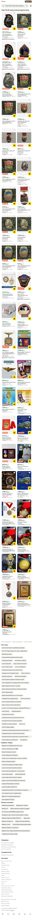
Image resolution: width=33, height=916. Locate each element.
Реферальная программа (7, 855)
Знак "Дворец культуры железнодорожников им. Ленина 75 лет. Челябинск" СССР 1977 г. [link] (8, 353)
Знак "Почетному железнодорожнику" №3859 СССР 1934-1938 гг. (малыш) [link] (8, 64)
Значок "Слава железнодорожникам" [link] (23, 324)
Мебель (3, 863)
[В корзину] (14, 28)
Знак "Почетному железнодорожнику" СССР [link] (24, 209)
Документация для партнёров (8, 846)
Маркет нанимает (5, 903)
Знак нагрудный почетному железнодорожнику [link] (22, 34)
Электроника (4, 869)
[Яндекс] (12, 910)
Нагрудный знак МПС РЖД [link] (8, 382)
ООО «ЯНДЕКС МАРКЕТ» (11, 908)
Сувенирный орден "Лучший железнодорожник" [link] (22, 522)
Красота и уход (5, 877)
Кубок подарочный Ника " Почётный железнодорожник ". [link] (8, 410)
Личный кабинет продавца (7, 842)
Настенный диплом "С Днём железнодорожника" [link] (24, 604)
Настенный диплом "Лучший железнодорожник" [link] (7, 632)
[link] (13, 648)
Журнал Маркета (5, 905)
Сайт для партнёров (6, 849)
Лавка (13, 914)
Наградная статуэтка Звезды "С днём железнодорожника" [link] (7, 577)
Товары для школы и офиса (7, 885)
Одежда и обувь (5, 871)
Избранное (19, 914)
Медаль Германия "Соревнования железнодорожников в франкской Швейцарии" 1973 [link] (8, 604)
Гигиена (3, 867)
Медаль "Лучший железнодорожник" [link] (7, 438)
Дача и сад (4, 881)
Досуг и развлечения (6, 861)
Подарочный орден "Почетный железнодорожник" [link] (22, 410)
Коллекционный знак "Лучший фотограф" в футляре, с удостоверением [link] (7, 295)
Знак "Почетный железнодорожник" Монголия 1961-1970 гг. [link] (23, 64)
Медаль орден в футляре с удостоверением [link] (24, 383)
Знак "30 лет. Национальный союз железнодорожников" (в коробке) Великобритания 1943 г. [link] (24, 295)
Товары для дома (5, 873)
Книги (2, 883)
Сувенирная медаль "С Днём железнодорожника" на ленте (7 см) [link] (8, 522)
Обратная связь (5, 901)
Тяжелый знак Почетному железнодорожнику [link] (24, 180)
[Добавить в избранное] (14, 13)
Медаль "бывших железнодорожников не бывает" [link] (23, 577)
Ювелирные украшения (7, 896)
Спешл (8, 914)
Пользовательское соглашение (8, 899)
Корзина (25, 914)
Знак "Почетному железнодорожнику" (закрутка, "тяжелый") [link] (7, 94)
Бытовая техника (5, 865)
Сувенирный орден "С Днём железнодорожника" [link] (8, 550)
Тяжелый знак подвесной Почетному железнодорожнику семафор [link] (24, 151)
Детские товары (5, 894)
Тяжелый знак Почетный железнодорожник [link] (23, 122)
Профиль (30, 914)
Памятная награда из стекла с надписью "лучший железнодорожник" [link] (7, 494)
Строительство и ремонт (7, 892)
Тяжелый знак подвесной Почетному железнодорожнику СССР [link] (8, 151)
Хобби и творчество (6, 879)
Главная (3, 914)
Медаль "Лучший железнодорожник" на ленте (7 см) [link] (23, 550)
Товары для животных (6, 889)
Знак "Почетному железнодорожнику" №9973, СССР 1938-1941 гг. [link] (8, 34)
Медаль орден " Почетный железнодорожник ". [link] (24, 353)
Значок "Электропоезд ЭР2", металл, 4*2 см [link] (23, 438)
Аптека (3, 875)
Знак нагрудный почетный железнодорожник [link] (24, 94)
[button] (31, 6)
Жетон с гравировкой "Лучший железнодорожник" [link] (23, 467)
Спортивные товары (6, 887)
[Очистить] (27, 6)
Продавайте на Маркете (7, 844)
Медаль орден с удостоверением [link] (6, 467)
